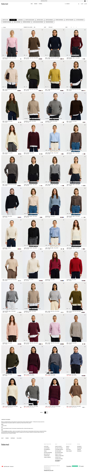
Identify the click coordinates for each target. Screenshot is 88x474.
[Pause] (85, 1)
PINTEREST (79, 451)
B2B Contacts (47, 454)
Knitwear (13, 438)
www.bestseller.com (48, 470)
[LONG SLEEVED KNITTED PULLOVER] (12, 391)
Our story (46, 446)
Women (35, 4)
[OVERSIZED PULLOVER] (12, 201)
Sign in (67, 448)
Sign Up (67, 446)
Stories (40, 4)
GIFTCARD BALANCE (59, 452)
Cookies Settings (59, 459)
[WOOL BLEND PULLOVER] (12, 106)
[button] (12, 42)
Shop (2, 438)
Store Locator (58, 446)
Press (45, 451)
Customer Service (59, 449)
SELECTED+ (68, 449)
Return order (58, 451)
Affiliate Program (48, 452)
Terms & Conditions (59, 455)
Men (32, 4)
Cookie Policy (58, 457)
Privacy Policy (58, 454)
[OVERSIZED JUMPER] (12, 232)
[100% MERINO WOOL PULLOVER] (76, 42)
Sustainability (47, 449)
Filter (4, 27)
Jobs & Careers (47, 457)
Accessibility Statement (58, 461)
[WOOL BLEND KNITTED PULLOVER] (33, 42)
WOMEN (7, 438)
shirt (2, 429)
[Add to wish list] (21, 30)
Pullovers (19, 438)
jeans (2, 424)
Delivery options (58, 448)
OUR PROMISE (46, 448)
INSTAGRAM (79, 448)
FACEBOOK (79, 446)
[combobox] (53, 27)
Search (68, 4)
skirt (2, 427)
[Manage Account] (78, 4)
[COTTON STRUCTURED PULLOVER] (12, 42)
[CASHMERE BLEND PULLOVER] (33, 106)
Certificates (46, 455)
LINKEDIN (79, 449)
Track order (69, 451)
